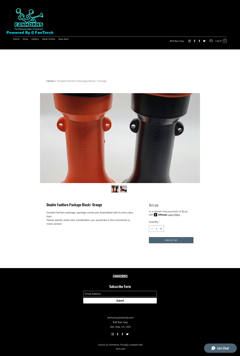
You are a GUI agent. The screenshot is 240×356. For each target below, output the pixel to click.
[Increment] (161, 229)
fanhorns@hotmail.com (120, 317)
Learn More (174, 214)
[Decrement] (151, 229)
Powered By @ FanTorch (30, 33)
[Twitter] (204, 41)
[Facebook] (194, 41)
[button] (225, 41)
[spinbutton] (156, 229)
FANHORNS (120, 276)
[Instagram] (189, 41)
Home (50, 81)
